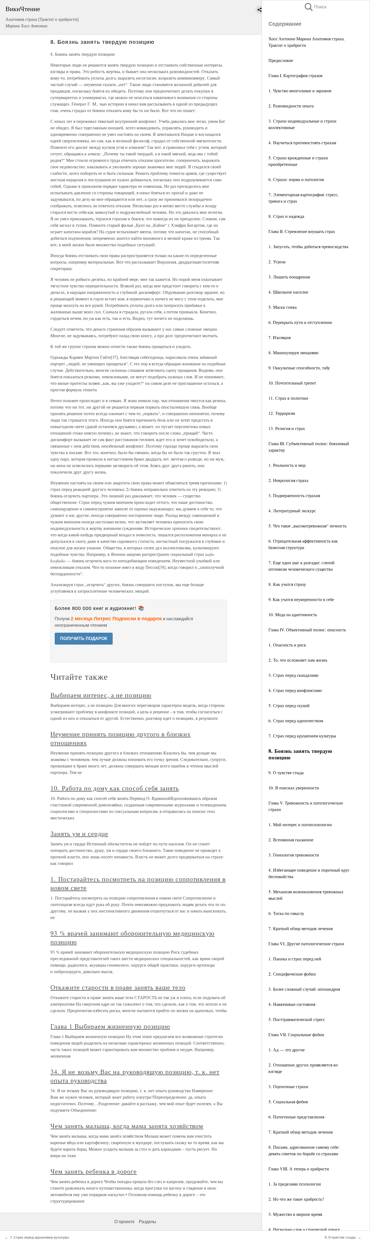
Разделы (147, 1221)
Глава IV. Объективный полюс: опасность (307, 629)
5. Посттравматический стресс (296, 1019)
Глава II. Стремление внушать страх (302, 231)
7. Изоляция (279, 337)
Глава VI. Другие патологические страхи (307, 943)
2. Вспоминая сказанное (290, 839)
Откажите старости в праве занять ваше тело (117, 987)
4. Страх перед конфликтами (295, 690)
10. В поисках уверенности (293, 787)
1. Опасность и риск (287, 645)
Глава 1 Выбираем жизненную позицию (110, 1026)
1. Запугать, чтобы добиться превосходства (308, 246)
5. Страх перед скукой (289, 705)
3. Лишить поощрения (289, 277)
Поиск (315, 7)
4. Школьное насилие (288, 292)
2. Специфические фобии (292, 974)
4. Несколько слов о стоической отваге (304, 1229)
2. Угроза (276, 261)
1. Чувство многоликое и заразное (300, 90)
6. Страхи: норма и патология (296, 179)
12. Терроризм (281, 413)
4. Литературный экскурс (292, 510)
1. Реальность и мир (287, 465)
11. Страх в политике (288, 398)
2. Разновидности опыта (291, 106)
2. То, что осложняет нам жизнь (297, 660)
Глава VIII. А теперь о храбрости (299, 1168)
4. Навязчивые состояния (291, 1004)
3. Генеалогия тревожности (293, 855)
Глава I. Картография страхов (296, 75)
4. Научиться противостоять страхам (302, 142)
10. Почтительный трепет (292, 383)
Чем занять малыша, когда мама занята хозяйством (126, 1125)
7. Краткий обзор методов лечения (300, 928)
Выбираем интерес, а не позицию (100, 695)
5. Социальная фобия (288, 1101)
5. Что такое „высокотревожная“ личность (307, 526)
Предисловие (280, 60)
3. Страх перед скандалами (293, 675)
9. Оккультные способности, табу (299, 367)
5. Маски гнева (282, 307)
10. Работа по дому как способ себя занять (114, 788)
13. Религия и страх (286, 428)
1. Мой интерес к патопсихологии (300, 824)
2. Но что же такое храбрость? (296, 1199)
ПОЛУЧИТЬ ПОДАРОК (83, 638)
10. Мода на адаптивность (292, 614)
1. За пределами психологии (294, 1184)
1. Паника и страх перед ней (294, 958)
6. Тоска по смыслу (286, 913)
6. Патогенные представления (296, 1117)
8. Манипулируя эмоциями (293, 352)
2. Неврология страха (288, 480)
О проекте (124, 1221)
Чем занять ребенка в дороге (93, 1171)
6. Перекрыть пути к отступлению (300, 322)
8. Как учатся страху (287, 584)
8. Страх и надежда (286, 216)
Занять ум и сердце (79, 833)
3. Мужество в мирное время (295, 1214)
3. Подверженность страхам (294, 495)
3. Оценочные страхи (288, 1086)
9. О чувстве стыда (286, 772)
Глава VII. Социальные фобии (297, 1034)
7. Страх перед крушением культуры (302, 735)
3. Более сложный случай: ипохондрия (304, 989)
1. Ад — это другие (286, 1049)
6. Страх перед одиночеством (295, 720)
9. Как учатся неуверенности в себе (301, 599)
